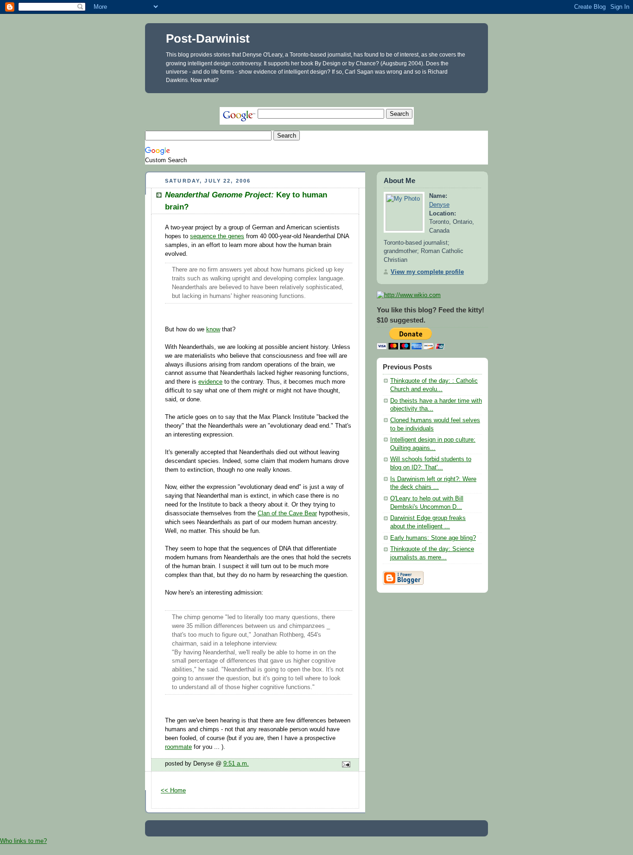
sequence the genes (217, 236)
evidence (210, 382)
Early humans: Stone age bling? (433, 538)
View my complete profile (427, 272)
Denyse (439, 205)
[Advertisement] (313, 96)
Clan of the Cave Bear (287, 513)
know (213, 329)
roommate (178, 747)
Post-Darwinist (208, 38)
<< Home (173, 790)
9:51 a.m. (236, 763)
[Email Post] (344, 765)
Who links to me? (23, 840)
